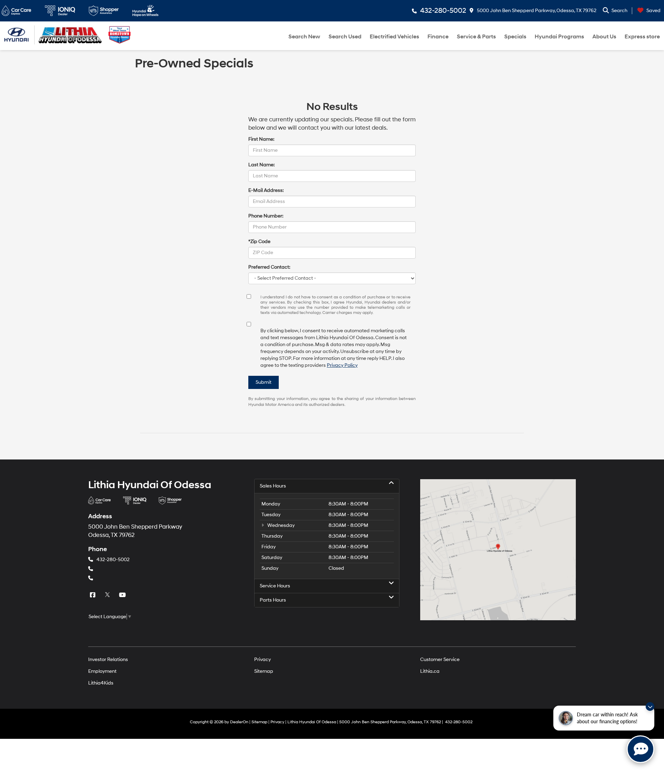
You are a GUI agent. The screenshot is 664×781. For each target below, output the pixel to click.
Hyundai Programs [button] (559, 36)
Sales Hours (273, 486)
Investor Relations (108, 659)
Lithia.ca (430, 671)
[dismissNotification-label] (650, 706)
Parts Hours (273, 600)
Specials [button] (515, 36)
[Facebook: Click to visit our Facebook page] (93, 595)
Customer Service (440, 659)
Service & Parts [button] (476, 36)
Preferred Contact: (269, 267)
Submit (263, 382)
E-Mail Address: (266, 190)
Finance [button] (438, 36)
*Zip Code (259, 241)
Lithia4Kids (100, 683)
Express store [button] (642, 36)
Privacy (262, 659)
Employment (102, 671)
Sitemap (263, 671)
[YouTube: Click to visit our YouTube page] (123, 595)
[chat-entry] (640, 749)
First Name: (261, 139)
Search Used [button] (345, 36)
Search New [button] (304, 36)
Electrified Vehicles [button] (394, 36)
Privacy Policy (342, 365)
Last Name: (261, 165)
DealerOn (239, 722)
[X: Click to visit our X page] (108, 595)
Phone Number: (265, 216)
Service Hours (275, 586)
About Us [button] (604, 36)
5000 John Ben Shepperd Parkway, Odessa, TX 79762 (536, 10)
